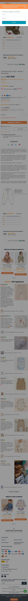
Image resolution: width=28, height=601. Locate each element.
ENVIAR (14, 22)
